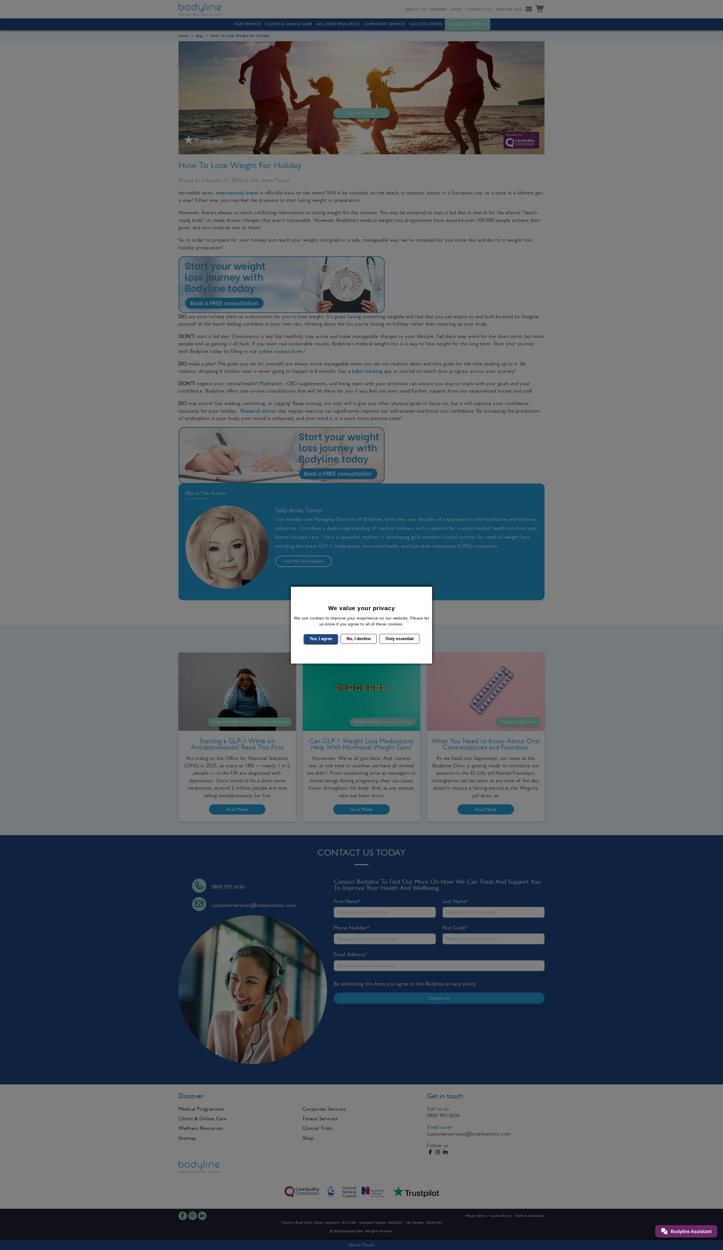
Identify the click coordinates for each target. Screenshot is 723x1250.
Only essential (399, 638)
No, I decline (359, 638)
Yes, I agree (321, 638)
